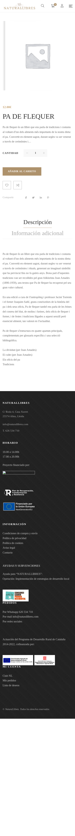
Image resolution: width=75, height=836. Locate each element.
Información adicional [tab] (37, 233)
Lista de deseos (11, 685)
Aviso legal (9, 547)
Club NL (8, 675)
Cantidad (10, 153)
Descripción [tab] (37, 222)
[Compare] (17, 185)
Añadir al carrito (22, 171)
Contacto (8, 552)
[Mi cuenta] (62, 6)
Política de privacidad (14, 538)
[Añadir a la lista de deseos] (7, 185)
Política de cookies (13, 543)
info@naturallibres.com (25, 616)
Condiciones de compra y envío (20, 533)
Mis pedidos (9, 680)
